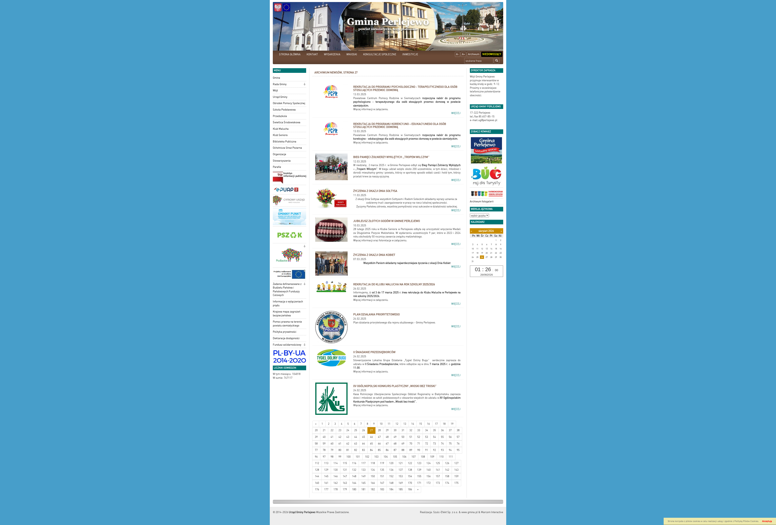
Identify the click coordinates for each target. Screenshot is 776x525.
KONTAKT (312, 54)
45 (363, 436)
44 (355, 436)
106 (404, 456)
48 (387, 436)
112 (317, 463)
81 (347, 450)
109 (432, 456)
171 (419, 482)
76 (458, 443)
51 (410, 436)
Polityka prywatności (284, 331)
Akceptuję (767, 521)
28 (379, 430)
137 (401, 469)
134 (373, 469)
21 (324, 430)
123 (419, 463)
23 (339, 430)
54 (434, 436)
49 (395, 436)
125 (438, 463)
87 (395, 450)
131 (345, 469)
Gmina (276, 77)
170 (410, 482)
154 (410, 476)
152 (391, 476)
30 (395, 430)
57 (458, 436)
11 (389, 423)
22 (332, 430)
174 (447, 482)
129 (326, 469)
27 (371, 430)
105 (395, 456)
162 (335, 482)
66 (379, 443)
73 (434, 443)
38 (458, 430)
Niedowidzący (491, 54)
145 (326, 476)
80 (339, 450)
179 (345, 489)
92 (434, 450)
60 (332, 443)
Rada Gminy (280, 84)
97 (324, 456)
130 (335, 469)
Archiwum (473, 54)
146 (335, 476)
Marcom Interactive (492, 512)
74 (442, 443)
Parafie (277, 166)
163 (345, 482)
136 (391, 469)
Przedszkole (280, 116)
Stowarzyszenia (282, 160)
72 (426, 443)
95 (458, 450)
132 (354, 469)
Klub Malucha (281, 128)
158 (447, 476)
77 (316, 450)
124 (428, 463)
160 (317, 482)
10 (381, 423)
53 (426, 436)
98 (332, 456)
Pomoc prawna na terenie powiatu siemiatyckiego (287, 323)
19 (452, 423)
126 (447, 463)
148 (354, 476)
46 (371, 436)
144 (317, 476)
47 (379, 436)
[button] (304, 84)
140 (428, 469)
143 (456, 469)
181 (363, 489)
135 (382, 469)
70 (410, 443)
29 (387, 430)
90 (418, 450)
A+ (463, 54)
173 (438, 482)
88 (403, 450)
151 (382, 476)
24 (347, 430)
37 (450, 430)
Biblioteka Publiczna (284, 141)
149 (363, 476)
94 (450, 450)
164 (354, 482)
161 (326, 482)
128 (317, 469)
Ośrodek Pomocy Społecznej (289, 103)
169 (401, 482)
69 (403, 443)
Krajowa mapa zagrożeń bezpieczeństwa (286, 313)
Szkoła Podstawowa (284, 109)
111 (451, 456)
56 (450, 436)
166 (373, 482)
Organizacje (279, 154)
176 (317, 489)
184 (391, 489)
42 (339, 436)
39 (316, 436)
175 (456, 482)
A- (457, 54)
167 (382, 482)
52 (418, 436)
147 (345, 476)
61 (339, 443)
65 (371, 443)
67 (387, 443)
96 (316, 456)
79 (332, 450)
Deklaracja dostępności (286, 338)
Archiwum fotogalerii (481, 201)
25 (355, 430)
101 (358, 456)
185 (401, 489)
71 (418, 443)
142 (447, 469)
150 (373, 476)
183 (382, 489)
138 (410, 469)
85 (379, 450)
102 (367, 456)
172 (428, 482)
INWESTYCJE (410, 54)
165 (363, 482)
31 (403, 430)
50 (403, 436)
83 (363, 450)
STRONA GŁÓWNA (289, 54)
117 (363, 463)
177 (326, 489)
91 (426, 450)
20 (316, 430)
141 (438, 469)
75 (450, 443)
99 (339, 456)
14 (412, 423)
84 (371, 450)
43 (347, 436)
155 (419, 476)
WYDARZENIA (332, 54)
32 (410, 430)
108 (423, 456)
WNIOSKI (351, 54)
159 (456, 476)
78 (324, 450)
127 (456, 463)
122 (410, 463)
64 (363, 443)
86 (387, 450)
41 (332, 436)
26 (363, 430)
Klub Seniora (280, 135)
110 (441, 456)
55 (442, 436)
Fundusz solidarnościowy (287, 344)
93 (442, 450)
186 (410, 489)
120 (391, 463)
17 (436, 423)
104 (386, 456)
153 (401, 476)
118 (373, 463)
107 (413, 456)
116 (354, 463)
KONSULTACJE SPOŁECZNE (379, 54)
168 (391, 482)
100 (348, 456)
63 (355, 443)
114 (335, 463)
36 (442, 430)
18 (444, 423)
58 (316, 443)
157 (438, 476)
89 (410, 450)
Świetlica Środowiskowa (286, 122)
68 (395, 443)
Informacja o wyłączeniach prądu (288, 303)
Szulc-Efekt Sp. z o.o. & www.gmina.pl (455, 512)
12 (396, 423)
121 (401, 463)
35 (434, 430)
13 (404, 423)
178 (335, 489)
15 (420, 423)
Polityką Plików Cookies (746, 521)
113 (326, 463)
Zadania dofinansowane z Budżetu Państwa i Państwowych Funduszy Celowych (287, 289)
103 (376, 456)
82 (355, 450)
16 (428, 423)
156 (428, 476)
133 (363, 469)
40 (324, 436)
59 (324, 443)
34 (426, 430)
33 (418, 430)
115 (345, 463)
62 (347, 443)
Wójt (275, 90)
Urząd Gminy (280, 96)
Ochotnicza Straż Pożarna (287, 147)
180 (354, 489)
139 (419, 469)
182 (373, 489)
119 (382, 463)
